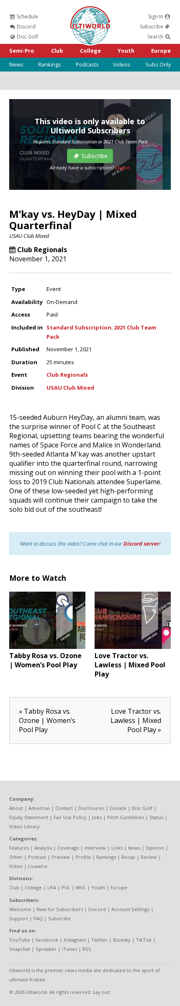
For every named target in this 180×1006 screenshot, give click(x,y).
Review (149, 857)
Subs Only (158, 64)
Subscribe (152, 26)
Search (156, 36)
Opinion (155, 848)
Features (19, 848)
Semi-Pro (21, 50)
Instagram (75, 940)
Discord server (141, 543)
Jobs (97, 817)
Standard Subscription (78, 327)
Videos (122, 64)
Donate (118, 808)
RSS (86, 949)
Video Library (24, 826)
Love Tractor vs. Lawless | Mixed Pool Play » (136, 720)
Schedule (26, 16)
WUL (81, 887)
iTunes (69, 949)
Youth (126, 50)
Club (57, 50)
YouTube (19, 940)
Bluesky (122, 940)
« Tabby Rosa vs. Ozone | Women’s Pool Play (47, 720)
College (90, 50)
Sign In (156, 16)
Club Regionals (42, 249)
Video (16, 866)
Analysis (43, 848)
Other (16, 857)
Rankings (49, 64)
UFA (51, 887)
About (16, 808)
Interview (95, 848)
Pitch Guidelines (125, 817)
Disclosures (91, 808)
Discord (25, 26)
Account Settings (130, 909)
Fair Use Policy (70, 817)
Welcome (20, 909)
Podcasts (87, 64)
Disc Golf (26, 36)
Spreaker (46, 949)
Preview (60, 857)
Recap (128, 857)
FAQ (38, 918)
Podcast (37, 857)
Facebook (47, 940)
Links (117, 848)
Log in (122, 167)
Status (156, 817)
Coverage (68, 848)
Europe (161, 50)
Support (18, 918)
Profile (83, 857)
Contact (64, 808)
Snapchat (19, 949)
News (16, 64)
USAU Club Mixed (29, 236)
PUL (66, 887)
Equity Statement (28, 817)
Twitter (99, 940)
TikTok (144, 940)
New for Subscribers (59, 909)
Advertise (39, 808)
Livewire (37, 866)
